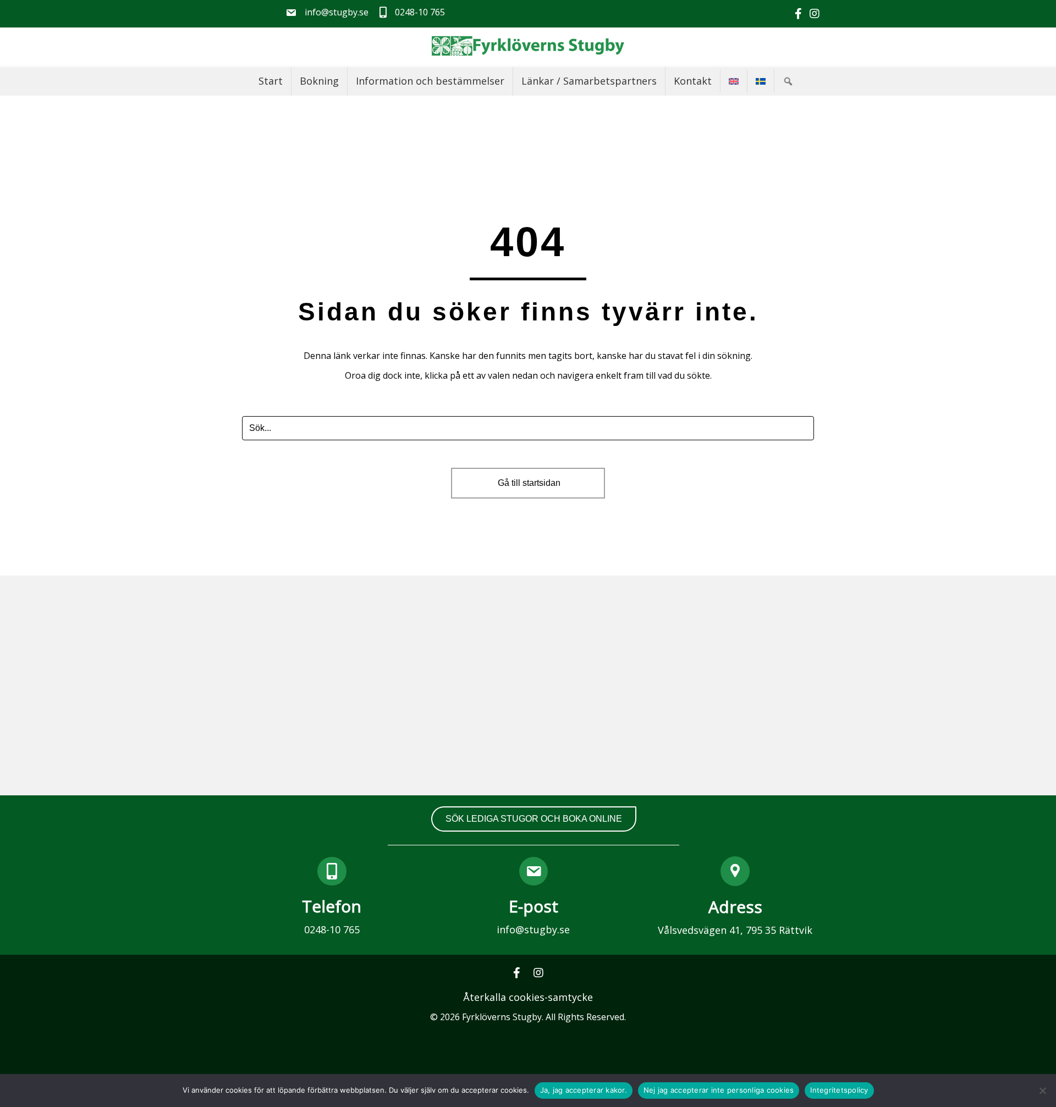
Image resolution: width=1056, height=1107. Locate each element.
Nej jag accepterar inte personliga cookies (719, 1090)
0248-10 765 (332, 929)
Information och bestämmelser (430, 80)
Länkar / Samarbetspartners (589, 80)
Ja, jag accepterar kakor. (583, 1090)
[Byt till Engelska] (734, 81)
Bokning (319, 80)
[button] (790, 82)
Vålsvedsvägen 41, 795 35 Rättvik (735, 930)
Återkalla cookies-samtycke (528, 997)
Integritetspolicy (839, 1090)
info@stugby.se (533, 929)
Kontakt (693, 80)
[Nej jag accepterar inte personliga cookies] (1042, 1090)
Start (270, 80)
